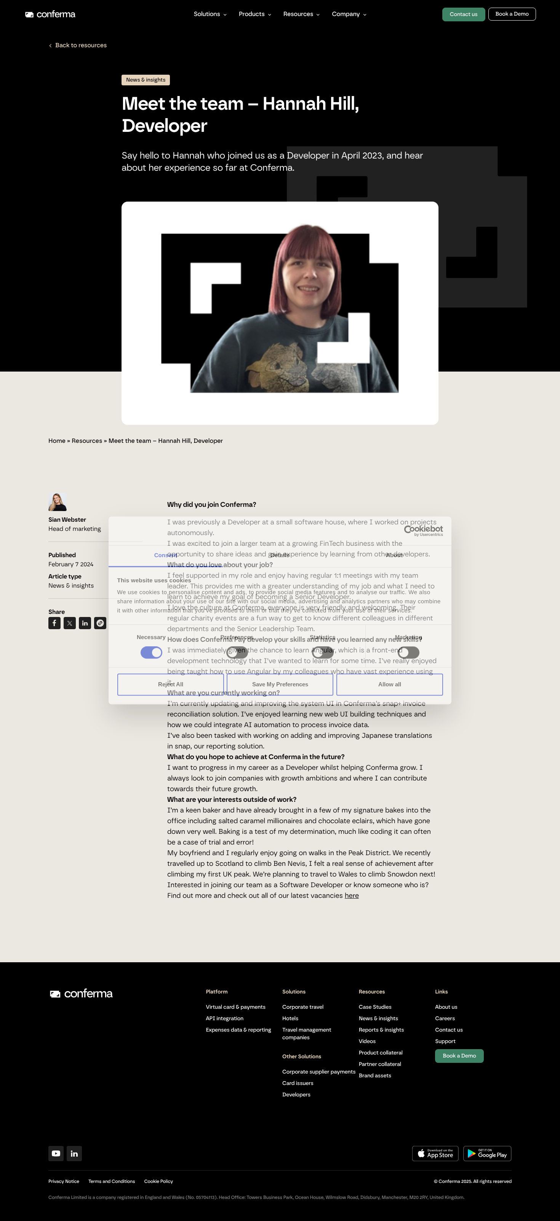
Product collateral (381, 1053)
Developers (296, 1095)
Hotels (290, 1018)
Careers (445, 1018)
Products (252, 14)
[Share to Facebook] (54, 623)
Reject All (170, 684)
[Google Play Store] (487, 1160)
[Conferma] (102, 14)
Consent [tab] (166, 555)
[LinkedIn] (74, 1160)
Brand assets (375, 1075)
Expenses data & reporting (238, 1030)
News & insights (378, 1018)
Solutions (207, 14)
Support (445, 1041)
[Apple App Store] (435, 1160)
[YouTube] (56, 1160)
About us (446, 1007)
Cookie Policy (158, 1181)
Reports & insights (381, 1030)
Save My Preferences (280, 684)
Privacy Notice (63, 1181)
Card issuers (298, 1083)
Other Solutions (301, 1056)
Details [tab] (280, 555)
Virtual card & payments (236, 1007)
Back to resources (81, 46)
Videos (367, 1041)
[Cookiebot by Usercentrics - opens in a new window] (409, 531)
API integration (224, 1018)
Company (346, 14)
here (352, 896)
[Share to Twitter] (70, 623)
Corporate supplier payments (318, 1072)
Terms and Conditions (111, 1181)
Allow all (389, 684)
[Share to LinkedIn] (85, 623)
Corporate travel (302, 1007)
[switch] (237, 653)
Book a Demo (512, 14)
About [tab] (394, 555)
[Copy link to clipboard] (100, 623)
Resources (298, 14)
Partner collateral (380, 1064)
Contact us (464, 14)
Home (57, 441)
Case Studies (375, 1007)
